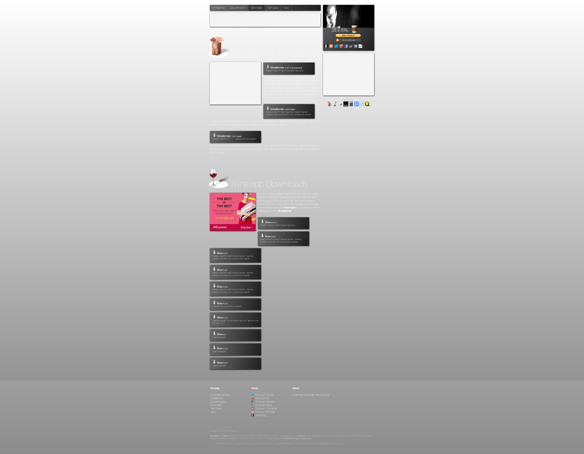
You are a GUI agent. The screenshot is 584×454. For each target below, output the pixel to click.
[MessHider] (340, 105)
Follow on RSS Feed (265, 412)
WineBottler (218, 8)
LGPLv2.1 (302, 436)
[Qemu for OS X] (367, 105)
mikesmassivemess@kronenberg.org (310, 395)
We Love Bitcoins (348, 40)
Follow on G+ (262, 398)
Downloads (216, 405)
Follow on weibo (263, 405)
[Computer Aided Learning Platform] (356, 105)
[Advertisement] (265, 20)
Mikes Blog (260, 415)
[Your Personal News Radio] (362, 105)
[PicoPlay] (335, 105)
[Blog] (326, 46)
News (286, 8)
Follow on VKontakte (266, 408)
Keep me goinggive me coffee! (340, 30)
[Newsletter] (360, 46)
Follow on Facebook (265, 401)
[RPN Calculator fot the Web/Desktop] (351, 105)
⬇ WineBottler (288, 110)
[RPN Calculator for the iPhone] (345, 105)
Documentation (238, 8)
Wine (225, 436)
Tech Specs (273, 8)
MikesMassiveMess (220, 395)
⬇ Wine (277, 222)
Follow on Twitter (264, 395)
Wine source (307, 438)
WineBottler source (293, 438)
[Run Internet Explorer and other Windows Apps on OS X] (329, 105)
